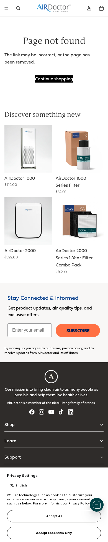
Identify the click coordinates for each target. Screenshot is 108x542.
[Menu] (6, 8)
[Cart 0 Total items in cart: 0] (101, 8)
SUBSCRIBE (77, 330)
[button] (97, 505)
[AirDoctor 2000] (28, 221)
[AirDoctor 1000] (28, 149)
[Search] (18, 8)
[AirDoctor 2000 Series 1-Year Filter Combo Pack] (80, 221)
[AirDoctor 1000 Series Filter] (80, 149)
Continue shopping (54, 78)
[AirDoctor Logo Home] (53, 8)
